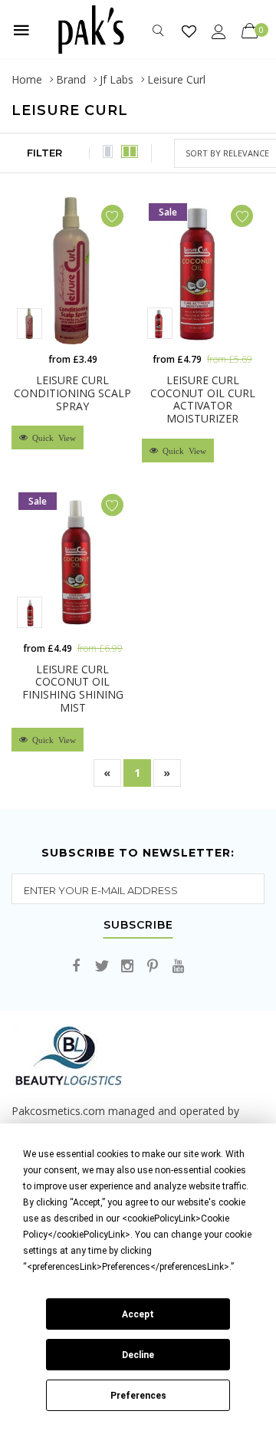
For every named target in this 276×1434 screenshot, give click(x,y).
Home (27, 79)
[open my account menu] (219, 31)
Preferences (138, 1395)
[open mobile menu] (21, 30)
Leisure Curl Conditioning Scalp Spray (72, 393)
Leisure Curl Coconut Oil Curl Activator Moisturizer (202, 399)
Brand (71, 79)
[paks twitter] (102, 966)
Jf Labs (116, 79)
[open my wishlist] (189, 31)
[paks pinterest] (153, 966)
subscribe (138, 925)
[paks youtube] (178, 966)
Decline (138, 1355)
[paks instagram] (127, 966)
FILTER (44, 152)
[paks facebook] (77, 966)
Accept (138, 1314)
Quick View (52, 437)
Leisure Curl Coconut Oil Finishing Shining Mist (72, 688)
